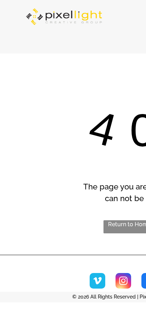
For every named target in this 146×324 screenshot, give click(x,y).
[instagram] (123, 281)
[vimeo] (97, 281)
